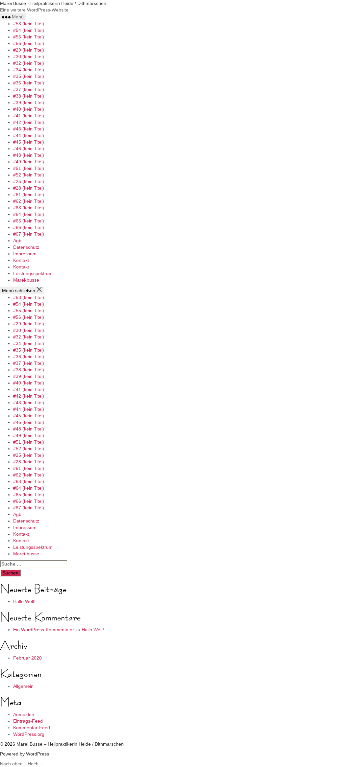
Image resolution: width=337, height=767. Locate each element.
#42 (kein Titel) (28, 122)
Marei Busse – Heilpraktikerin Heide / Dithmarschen (70, 744)
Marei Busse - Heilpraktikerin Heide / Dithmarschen (53, 3)
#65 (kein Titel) (28, 220)
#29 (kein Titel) (28, 50)
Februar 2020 (27, 658)
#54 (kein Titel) (28, 30)
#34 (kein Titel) (28, 69)
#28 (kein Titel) (28, 188)
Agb (17, 240)
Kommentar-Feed (31, 727)
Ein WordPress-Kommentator (43, 629)
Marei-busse (26, 280)
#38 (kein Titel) (28, 96)
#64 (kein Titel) (28, 214)
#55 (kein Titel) (28, 36)
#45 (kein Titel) (28, 142)
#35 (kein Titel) (28, 76)
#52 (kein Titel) (28, 174)
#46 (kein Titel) (28, 148)
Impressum (25, 253)
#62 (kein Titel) (28, 201)
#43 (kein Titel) (28, 128)
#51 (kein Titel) (28, 168)
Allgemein (23, 686)
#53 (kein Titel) (28, 23)
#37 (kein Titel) (28, 89)
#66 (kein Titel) (28, 227)
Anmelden (23, 714)
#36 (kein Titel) (28, 82)
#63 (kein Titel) (28, 207)
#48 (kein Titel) (28, 155)
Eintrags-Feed (28, 721)
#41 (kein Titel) (28, 115)
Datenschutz (26, 247)
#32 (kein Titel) (28, 63)
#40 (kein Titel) (28, 109)
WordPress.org (28, 734)
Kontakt (21, 260)
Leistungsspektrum (33, 273)
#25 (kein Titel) (28, 181)
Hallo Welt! (24, 601)
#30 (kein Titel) (28, 56)
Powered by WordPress (24, 753)
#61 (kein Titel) (28, 194)
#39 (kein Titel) (28, 102)
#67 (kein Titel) (28, 234)
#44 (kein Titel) (28, 135)
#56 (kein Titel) (28, 43)
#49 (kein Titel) (28, 161)
